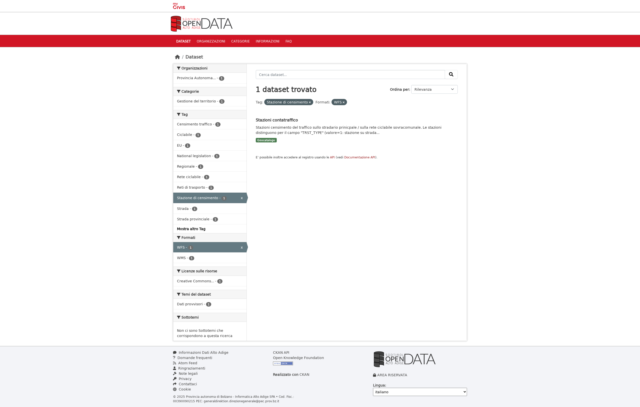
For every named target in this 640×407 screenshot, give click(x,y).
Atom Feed (187, 363)
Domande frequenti (194, 357)
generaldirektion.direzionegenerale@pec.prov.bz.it (241, 401)
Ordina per (399, 89)
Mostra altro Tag (191, 228)
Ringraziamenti (191, 368)
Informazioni (268, 41)
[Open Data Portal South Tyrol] (201, 23)
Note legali (188, 373)
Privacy (185, 378)
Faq (289, 41)
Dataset (183, 41)
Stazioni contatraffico (277, 120)
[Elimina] (310, 102)
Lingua (379, 385)
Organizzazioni (211, 41)
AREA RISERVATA (392, 375)
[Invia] (451, 74)
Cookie (184, 389)
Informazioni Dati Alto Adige (203, 352)
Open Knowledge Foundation (298, 357)
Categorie (240, 41)
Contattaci (187, 384)
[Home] (177, 56)
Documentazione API (359, 157)
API (332, 157)
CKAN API (281, 352)
